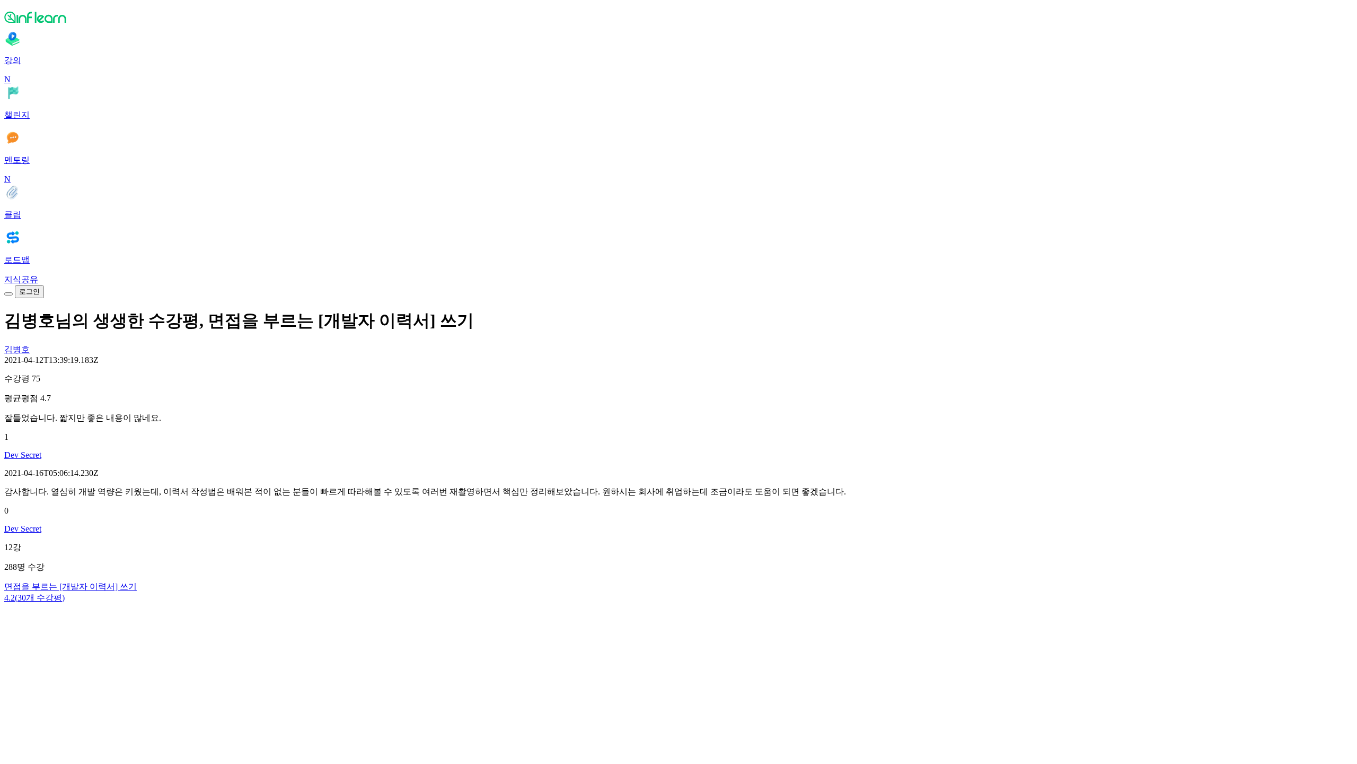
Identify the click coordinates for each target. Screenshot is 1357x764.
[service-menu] (8, 294)
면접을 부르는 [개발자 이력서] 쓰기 (70, 586)
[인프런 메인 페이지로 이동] (678, 17)
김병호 (17, 349)
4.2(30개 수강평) (34, 597)
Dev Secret (22, 454)
